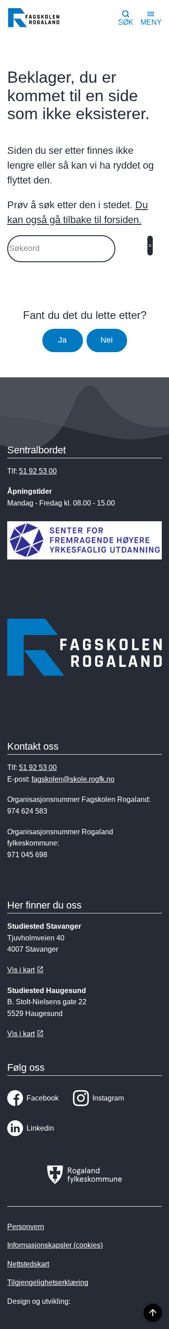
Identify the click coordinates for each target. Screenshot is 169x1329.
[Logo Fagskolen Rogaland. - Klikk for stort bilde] (84, 649)
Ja (62, 340)
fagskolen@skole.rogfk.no (73, 779)
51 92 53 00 (38, 471)
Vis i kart (21, 970)
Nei (106, 340)
